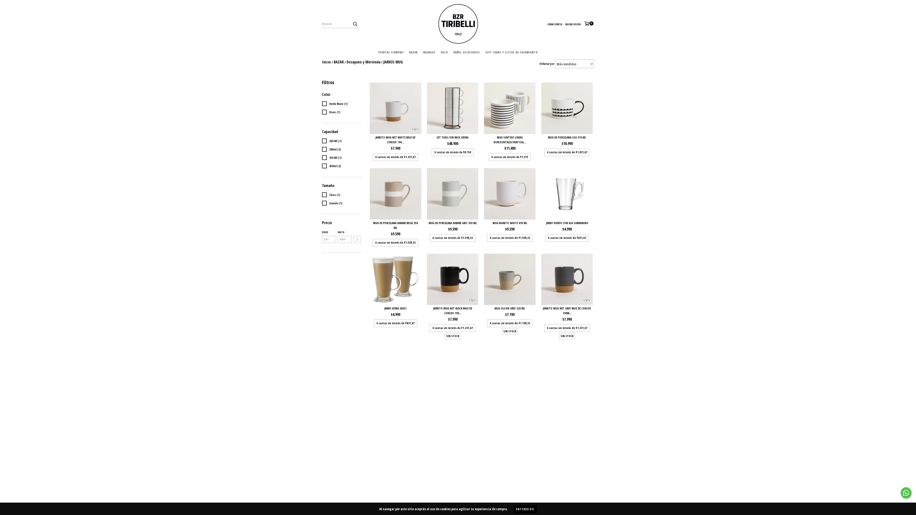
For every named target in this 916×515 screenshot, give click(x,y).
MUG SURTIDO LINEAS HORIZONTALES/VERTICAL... (510, 139)
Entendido (525, 509)
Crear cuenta (554, 24)
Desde (325, 232)
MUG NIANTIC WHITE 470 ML (510, 223)
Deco (444, 52)
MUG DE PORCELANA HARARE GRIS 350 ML (453, 223)
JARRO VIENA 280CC (395, 308)
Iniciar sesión (573, 24)
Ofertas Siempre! (391, 52)
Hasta (341, 232)
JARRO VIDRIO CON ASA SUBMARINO (567, 223)
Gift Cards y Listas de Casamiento (511, 52)
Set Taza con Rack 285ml (453, 137)
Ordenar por (546, 64)
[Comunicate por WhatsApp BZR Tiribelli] (906, 492)
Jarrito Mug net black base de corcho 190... (452, 310)
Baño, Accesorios (466, 52)
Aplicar (357, 239)
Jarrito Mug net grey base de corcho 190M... (567, 310)
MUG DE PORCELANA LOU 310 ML (567, 137)
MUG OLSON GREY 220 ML (509, 308)
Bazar (413, 52)
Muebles (429, 52)
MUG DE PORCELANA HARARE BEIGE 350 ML (395, 225)
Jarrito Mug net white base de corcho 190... (395, 139)
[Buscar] (355, 24)
